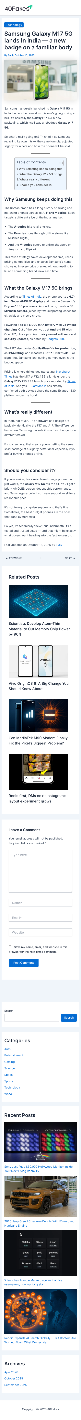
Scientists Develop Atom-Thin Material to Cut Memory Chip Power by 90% (39, 628)
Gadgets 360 (55, 339)
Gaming (9, 1062)
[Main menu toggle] (73, 8)
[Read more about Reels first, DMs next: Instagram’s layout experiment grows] (38, 771)
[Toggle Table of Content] (58, 163)
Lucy (59, 545)
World (8, 1094)
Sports (8, 1081)
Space (8, 1075)
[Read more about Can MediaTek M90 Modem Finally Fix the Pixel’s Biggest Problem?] (38, 715)
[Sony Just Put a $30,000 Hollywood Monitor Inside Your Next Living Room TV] (40, 1142)
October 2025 (13, 1378)
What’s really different (34, 179)
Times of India (31, 296)
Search (8, 1010)
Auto (7, 1049)
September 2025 (15, 1385)
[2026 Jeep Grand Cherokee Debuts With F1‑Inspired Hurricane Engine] (40, 1196)
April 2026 (11, 1372)
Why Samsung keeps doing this (40, 169)
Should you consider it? (36, 185)
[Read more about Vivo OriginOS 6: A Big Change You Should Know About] (38, 661)
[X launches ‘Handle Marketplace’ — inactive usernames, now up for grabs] (40, 1253)
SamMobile (38, 386)
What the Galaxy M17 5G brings (41, 174)
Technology (14, 25)
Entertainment (13, 1055)
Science (9, 1068)
